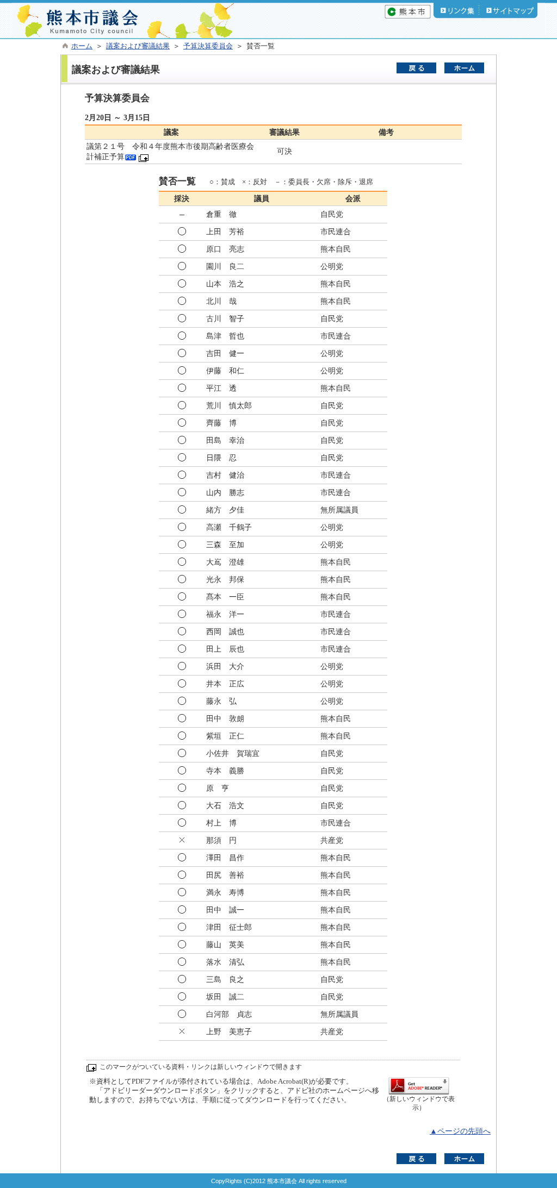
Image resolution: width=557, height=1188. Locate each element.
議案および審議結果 (138, 46)
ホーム (81, 46)
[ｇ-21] (131, 157)
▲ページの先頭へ (460, 1131)
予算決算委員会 (208, 46)
